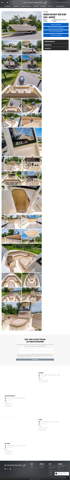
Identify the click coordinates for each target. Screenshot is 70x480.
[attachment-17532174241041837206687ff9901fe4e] (11, 164)
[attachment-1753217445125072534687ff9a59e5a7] (22, 316)
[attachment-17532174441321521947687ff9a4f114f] (32, 294)
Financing (35, 6)
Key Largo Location (51, 472)
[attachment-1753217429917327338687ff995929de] (32, 236)
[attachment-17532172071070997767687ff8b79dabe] (22, 83)
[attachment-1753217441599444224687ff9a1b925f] (22, 258)
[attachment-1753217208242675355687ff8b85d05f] (11, 105)
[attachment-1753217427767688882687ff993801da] (11, 222)
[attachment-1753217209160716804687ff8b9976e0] (11, 120)
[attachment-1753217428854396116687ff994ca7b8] (11, 236)
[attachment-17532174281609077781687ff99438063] (32, 222)
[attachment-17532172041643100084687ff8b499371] (11, 47)
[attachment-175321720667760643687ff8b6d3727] (32, 62)
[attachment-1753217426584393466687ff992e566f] (22, 200)
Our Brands (15, 6)
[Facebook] (2, 2)
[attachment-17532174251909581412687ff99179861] (11, 178)
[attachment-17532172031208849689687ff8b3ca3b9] (22, 25)
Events (31, 467)
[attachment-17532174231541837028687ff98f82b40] (22, 142)
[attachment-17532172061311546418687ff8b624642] (11, 62)
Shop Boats (7, 6)
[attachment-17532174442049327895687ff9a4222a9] (11, 294)
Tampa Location (52, 470)
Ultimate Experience (26, 6)
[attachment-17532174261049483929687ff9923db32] (32, 178)
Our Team (51, 474)
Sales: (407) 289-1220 (62, 465)
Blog (58, 468)
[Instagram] (5, 2)
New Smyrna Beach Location (53, 468)
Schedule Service (60, 6)
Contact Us (51, 6)
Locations (43, 6)
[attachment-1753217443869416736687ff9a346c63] (32, 280)
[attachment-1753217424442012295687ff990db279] (32, 164)
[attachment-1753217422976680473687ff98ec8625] (32, 120)
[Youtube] (7, 2)
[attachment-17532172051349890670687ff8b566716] (32, 47)
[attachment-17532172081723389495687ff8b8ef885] (32, 105)
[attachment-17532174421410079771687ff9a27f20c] (11, 280)
